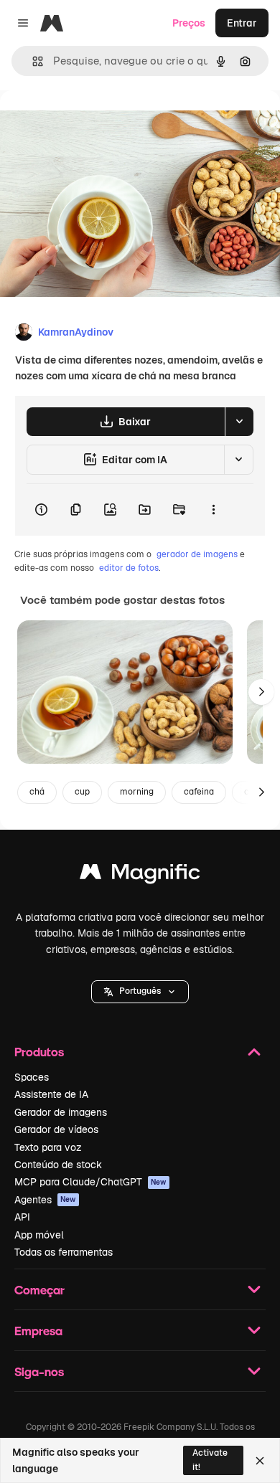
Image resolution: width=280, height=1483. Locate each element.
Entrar (242, 22)
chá (37, 791)
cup (82, 791)
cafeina (199, 791)
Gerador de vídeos (56, 1129)
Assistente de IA (51, 1094)
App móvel (39, 1234)
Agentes (45, 1199)
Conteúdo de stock (58, 1164)
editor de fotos (129, 568)
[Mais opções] (213, 510)
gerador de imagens (197, 554)
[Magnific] (140, 875)
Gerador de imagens (60, 1112)
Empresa (38, 1330)
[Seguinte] (261, 692)
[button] (140, 991)
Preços (188, 22)
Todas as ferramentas (63, 1252)
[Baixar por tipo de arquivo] (239, 421)
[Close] (260, 1460)
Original (92, 123)
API (22, 1216)
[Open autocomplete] (32, 61)
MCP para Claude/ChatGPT (90, 1181)
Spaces (31, 1077)
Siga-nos (39, 1371)
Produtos (39, 1051)
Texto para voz (48, 1147)
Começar (39, 1289)
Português (140, 991)
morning (137, 791)
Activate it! (210, 1459)
